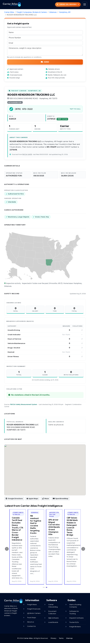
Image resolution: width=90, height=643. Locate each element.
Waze (46, 499)
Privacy (53, 638)
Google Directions (15, 499)
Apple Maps (33, 499)
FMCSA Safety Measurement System (23, 404)
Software (53, 618)
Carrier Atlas (9, 12)
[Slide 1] (43, 587)
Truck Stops (31, 618)
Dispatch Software (76, 618)
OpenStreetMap (61, 499)
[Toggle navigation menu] (84, 4)
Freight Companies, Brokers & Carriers (32, 12)
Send (46, 62)
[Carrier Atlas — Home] (12, 4)
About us (30, 622)
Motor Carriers (34, 613)
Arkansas (53, 12)
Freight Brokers (75, 627)
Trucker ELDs (74, 622)
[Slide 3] (46, 587)
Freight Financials (33, 609)
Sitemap (69, 638)
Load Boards (53, 622)
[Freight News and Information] (13, 601)
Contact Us (31, 626)
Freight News (32, 605)
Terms (61, 638)
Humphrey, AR (64, 12)
